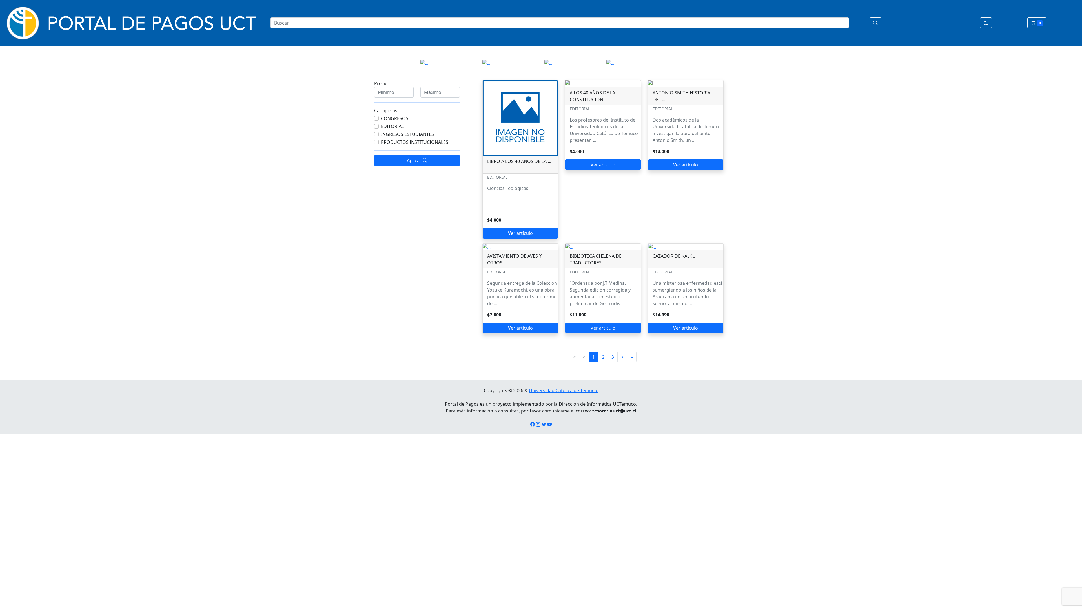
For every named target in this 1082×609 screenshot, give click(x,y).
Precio (381, 83)
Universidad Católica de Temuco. (563, 390)
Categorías (385, 110)
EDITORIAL (392, 126)
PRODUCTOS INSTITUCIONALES (414, 142)
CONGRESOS (394, 118)
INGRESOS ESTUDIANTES (407, 134)
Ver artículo (520, 233)
